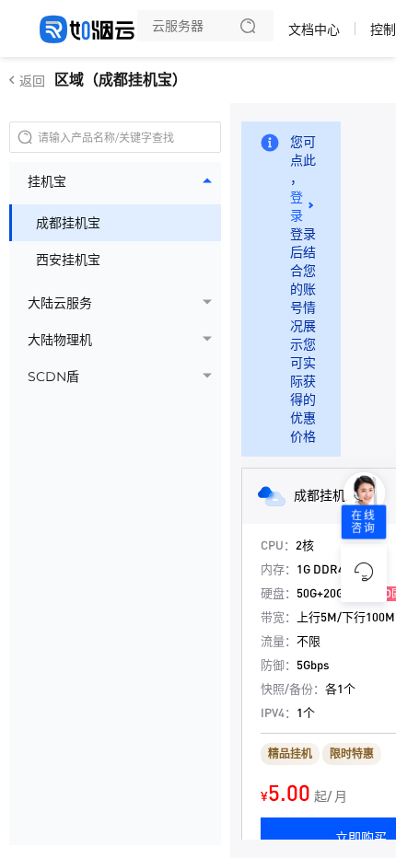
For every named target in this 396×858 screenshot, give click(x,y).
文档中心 (314, 29)
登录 (296, 206)
